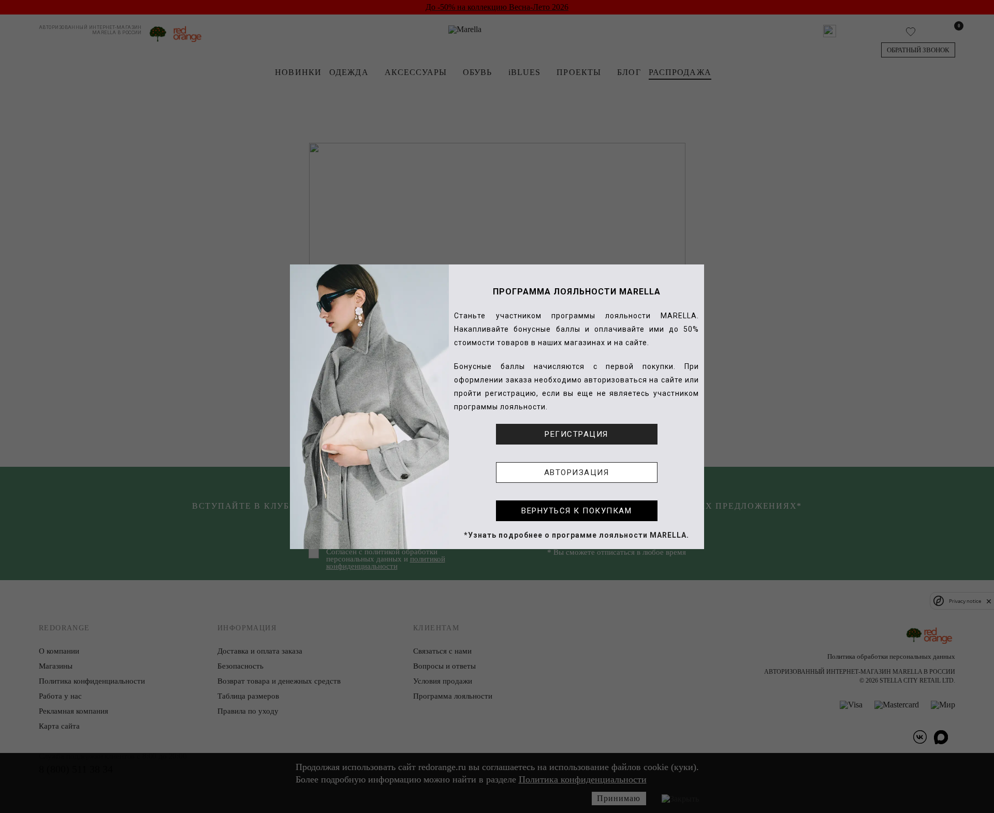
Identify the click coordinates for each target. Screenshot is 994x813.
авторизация (576, 472)
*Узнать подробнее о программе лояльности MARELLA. (576, 535)
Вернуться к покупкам (576, 510)
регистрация (576, 434)
